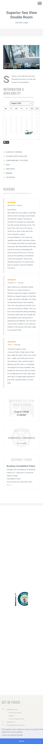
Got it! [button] (21, 741)
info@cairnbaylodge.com (16, 725)
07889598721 (14, 438)
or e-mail (21, 443)
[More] (9, 485)
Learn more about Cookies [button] (12, 735)
